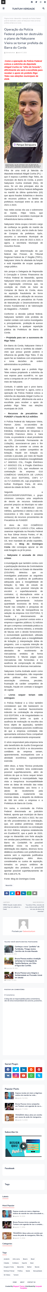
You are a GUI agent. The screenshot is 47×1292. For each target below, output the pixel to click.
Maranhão (17, 18)
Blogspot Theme (18, 1286)
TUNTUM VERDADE (23, 8)
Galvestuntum (10, 52)
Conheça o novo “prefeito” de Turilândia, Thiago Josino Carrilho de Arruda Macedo (27, 949)
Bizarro (25, 1259)
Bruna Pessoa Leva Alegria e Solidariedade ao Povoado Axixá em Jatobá (28, 975)
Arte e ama (16, 1259)
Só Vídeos (7, 1275)
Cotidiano (15, 1263)
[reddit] (31, 1069)
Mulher (29, 1267)
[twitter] (36, 2)
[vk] (8, 1075)
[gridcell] (23, 775)
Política (20, 1271)
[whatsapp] (31, 1075)
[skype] (39, 1075)
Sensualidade (37, 1271)
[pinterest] (45, 2)
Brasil (32, 1259)
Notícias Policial (9, 1271)
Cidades (6, 1263)
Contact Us (31, 1282)
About (22, 1282)
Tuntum (16, 1275)
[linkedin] (23, 1069)
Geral (32, 1263)
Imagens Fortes (9, 1267)
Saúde (28, 1271)
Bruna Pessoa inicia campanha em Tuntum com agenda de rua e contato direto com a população (28, 1105)
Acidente (6, 1259)
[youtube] (23, 1075)
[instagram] (40, 2)
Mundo (37, 1267)
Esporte (24, 1263)
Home (15, 1282)
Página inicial (8, 18)
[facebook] (31, 2)
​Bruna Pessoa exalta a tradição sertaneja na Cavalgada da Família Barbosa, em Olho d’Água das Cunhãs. (28, 962)
